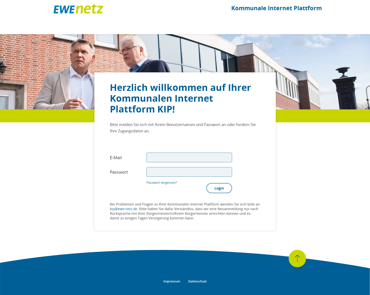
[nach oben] (297, 258)
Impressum (171, 281)
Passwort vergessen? (161, 182)
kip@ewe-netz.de (123, 208)
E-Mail (116, 157)
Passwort (119, 172)
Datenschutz (197, 281)
